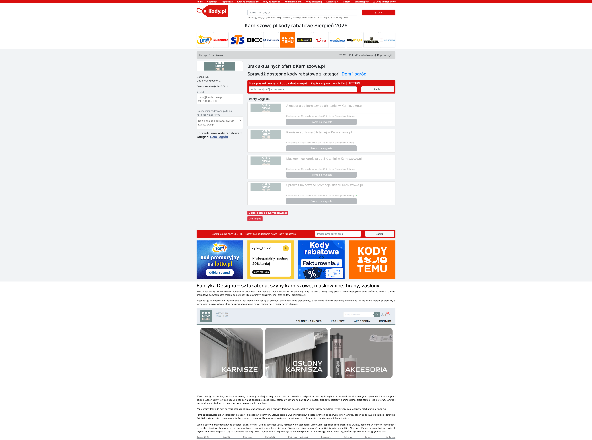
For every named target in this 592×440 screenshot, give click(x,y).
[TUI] (321, 40)
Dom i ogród (219, 137)
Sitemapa (247, 437)
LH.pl (279, 17)
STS (320, 17)
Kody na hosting (314, 1)
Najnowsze (227, 1)
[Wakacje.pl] (337, 40)
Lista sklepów (362, 1)
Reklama (348, 437)
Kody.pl (203, 55)
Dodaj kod (390, 437)
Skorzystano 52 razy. (345, 143)
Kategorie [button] (331, 1)
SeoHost (287, 17)
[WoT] (371, 40)
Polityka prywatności (298, 437)
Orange (339, 17)
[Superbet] (221, 40)
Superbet (312, 17)
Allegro (326, 17)
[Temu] (287, 40)
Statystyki (270, 437)
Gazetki (347, 1)
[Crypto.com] (271, 40)
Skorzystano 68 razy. (345, 116)
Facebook (326, 437)
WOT (304, 17)
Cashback (212, 1)
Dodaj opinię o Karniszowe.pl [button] (268, 212)
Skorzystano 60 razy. (345, 195)
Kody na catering (293, 1)
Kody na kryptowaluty (248, 1)
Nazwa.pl (296, 17)
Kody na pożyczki (271, 1)
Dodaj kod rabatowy (385, 1)
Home (200, 1)
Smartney (251, 17)
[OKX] (254, 40)
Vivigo (260, 17)
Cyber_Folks (270, 17)
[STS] (237, 40)
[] (362, 55)
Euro (333, 17)
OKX (346, 17)
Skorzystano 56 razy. (345, 169)
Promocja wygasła (321, 121)
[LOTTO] (204, 40)
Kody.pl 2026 (203, 437)
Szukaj (378, 12)
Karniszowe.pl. (293, 116)
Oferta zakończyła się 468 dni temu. (317, 116)
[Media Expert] (304, 40)
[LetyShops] (354, 40)
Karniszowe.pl (219, 55)
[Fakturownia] (387, 40)
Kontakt (368, 437)
